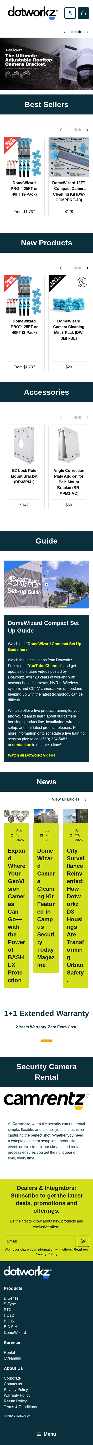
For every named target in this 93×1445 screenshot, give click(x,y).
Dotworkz (23, 1416)
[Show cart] (83, 13)
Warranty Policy (17, 1395)
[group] (46, 64)
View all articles (66, 799)
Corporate (12, 1378)
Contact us (13, 1384)
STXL (9, 1310)
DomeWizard (15, 1333)
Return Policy (15, 1401)
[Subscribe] (83, 1241)
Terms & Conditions (20, 1407)
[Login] (70, 13)
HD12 (9, 1315)
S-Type (10, 1304)
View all (46, 225)
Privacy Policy (16, 1390)
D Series (11, 1298)
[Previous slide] (64, 32)
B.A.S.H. (11, 1327)
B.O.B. (9, 1321)
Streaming (12, 1358)
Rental (9, 1353)
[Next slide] (87, 32)
